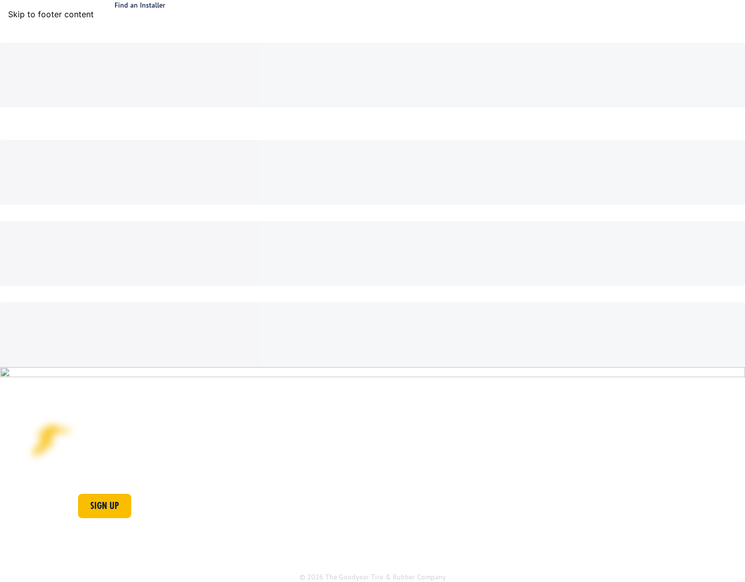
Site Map (351, 557)
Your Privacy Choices (605, 557)
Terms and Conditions (207, 557)
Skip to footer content (51, 14)
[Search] (700, 26)
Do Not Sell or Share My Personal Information (468, 557)
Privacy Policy (290, 557)
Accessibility (126, 557)
